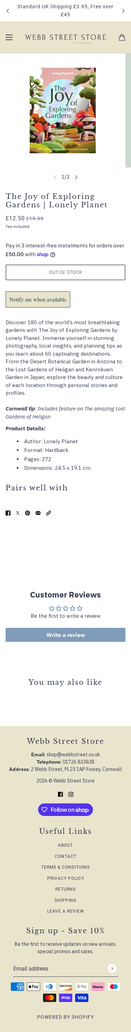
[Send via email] (38, 513)
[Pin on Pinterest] (27, 513)
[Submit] (112, 968)
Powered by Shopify (65, 1017)
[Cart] (121, 37)
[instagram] (71, 794)
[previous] (8, 10)
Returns (65, 889)
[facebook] (60, 794)
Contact (66, 856)
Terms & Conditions (65, 867)
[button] (48, 513)
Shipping (65, 900)
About (65, 845)
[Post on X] (17, 513)
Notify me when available (37, 299)
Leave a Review (65, 911)
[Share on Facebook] (8, 513)
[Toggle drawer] (9, 37)
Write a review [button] (65, 634)
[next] (123, 10)
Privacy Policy (65, 878)
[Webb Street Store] (66, 37)
